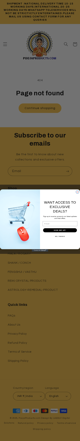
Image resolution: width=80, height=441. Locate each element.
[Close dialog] (77, 192)
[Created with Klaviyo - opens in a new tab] (40, 250)
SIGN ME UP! (60, 230)
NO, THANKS (60, 236)
